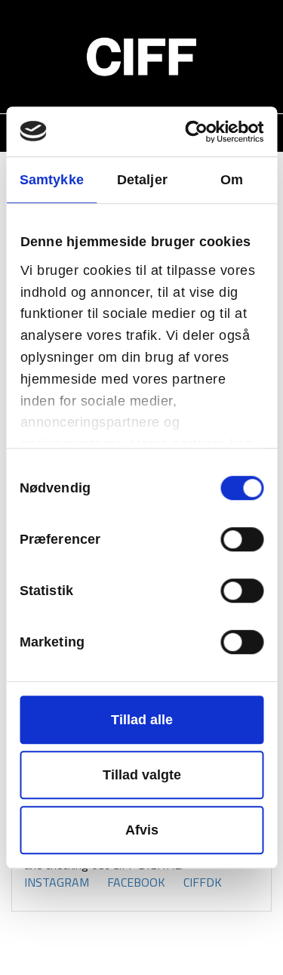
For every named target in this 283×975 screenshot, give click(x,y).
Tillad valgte (142, 774)
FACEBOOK (136, 882)
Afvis (141, 830)
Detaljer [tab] (142, 179)
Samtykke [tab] (52, 179)
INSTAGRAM (56, 882)
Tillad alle (142, 719)
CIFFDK (202, 882)
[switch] (241, 539)
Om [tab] (231, 179)
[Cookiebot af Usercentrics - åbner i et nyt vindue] (200, 131)
